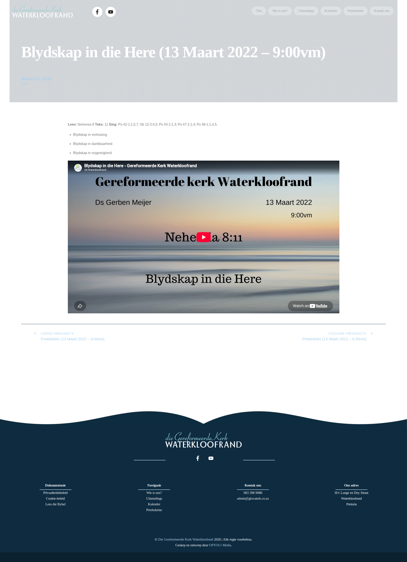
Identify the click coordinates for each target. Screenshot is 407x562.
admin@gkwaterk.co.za (253, 498)
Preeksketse (355, 11)
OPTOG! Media (220, 545)
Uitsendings (306, 11)
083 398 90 (251, 493)
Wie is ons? (280, 11)
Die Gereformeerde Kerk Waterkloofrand (185, 539)
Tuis (259, 11)
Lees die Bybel (55, 504)
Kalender (331, 11)
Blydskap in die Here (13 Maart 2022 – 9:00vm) (173, 52)
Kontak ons (381, 11)
